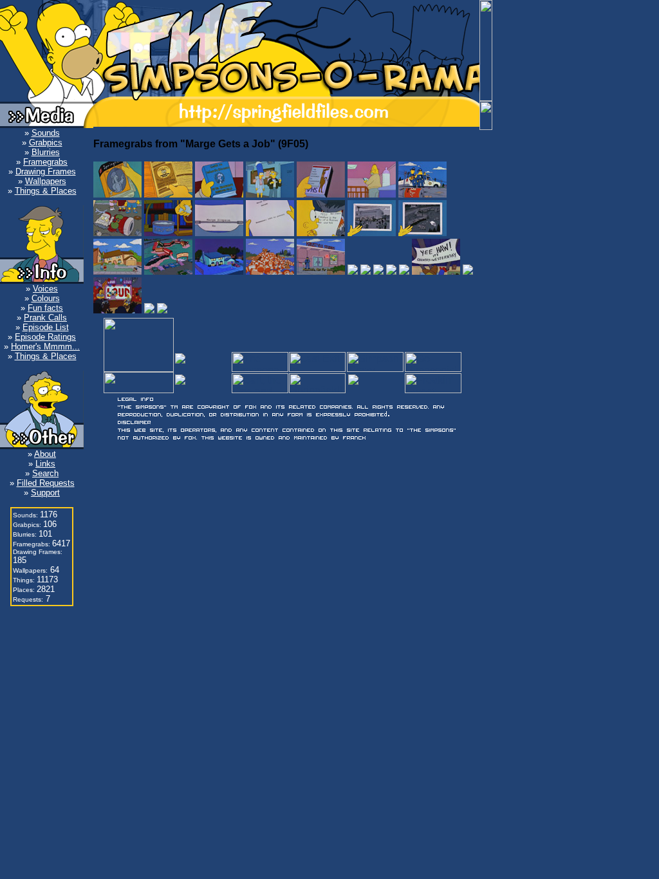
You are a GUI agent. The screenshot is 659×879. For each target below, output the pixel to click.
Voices (45, 288)
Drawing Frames (45, 171)
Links (45, 463)
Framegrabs (45, 162)
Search (45, 473)
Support (45, 492)
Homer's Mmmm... (45, 346)
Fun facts (45, 308)
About (45, 454)
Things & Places (46, 191)
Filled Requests (46, 483)
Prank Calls (45, 317)
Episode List (46, 327)
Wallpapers (45, 181)
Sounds (46, 133)
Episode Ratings (45, 337)
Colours (46, 298)
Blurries (46, 152)
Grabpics (45, 142)
